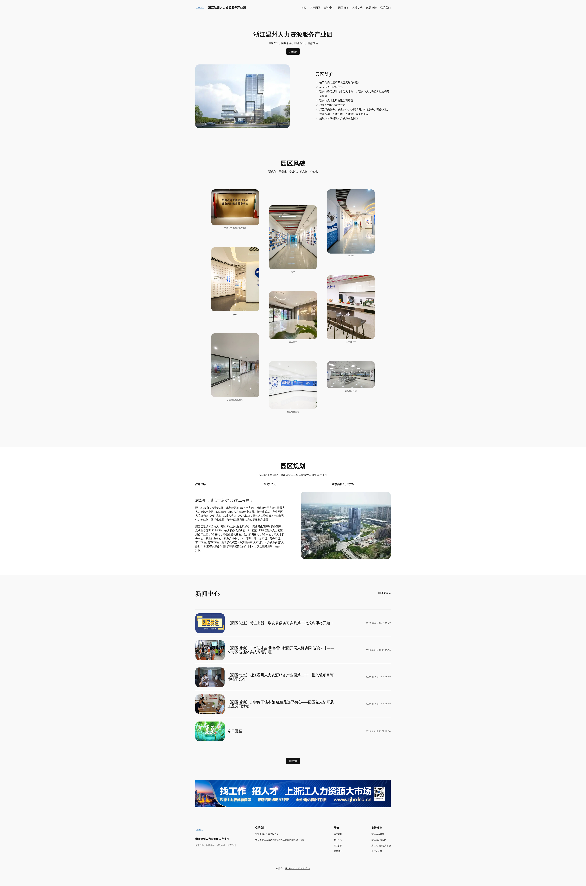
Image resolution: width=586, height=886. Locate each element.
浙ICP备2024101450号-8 (297, 868)
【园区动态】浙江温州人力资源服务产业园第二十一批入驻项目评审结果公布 (281, 677)
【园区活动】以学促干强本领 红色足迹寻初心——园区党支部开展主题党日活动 (281, 704)
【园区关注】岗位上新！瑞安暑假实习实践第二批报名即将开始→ (280, 623)
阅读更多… (384, 592)
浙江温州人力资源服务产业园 (227, 7)
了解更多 (293, 51)
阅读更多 (293, 761)
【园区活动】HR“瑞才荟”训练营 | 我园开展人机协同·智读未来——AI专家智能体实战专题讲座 (281, 650)
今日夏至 (235, 731)
